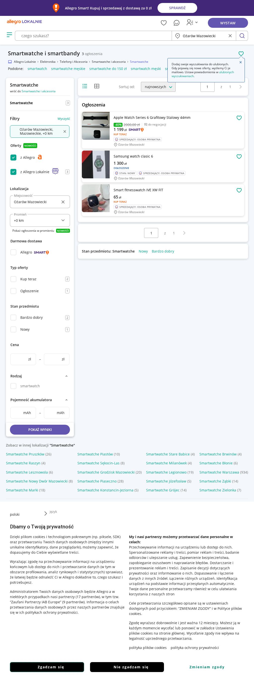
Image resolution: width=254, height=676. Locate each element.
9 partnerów (73, 602)
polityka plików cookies (148, 647)
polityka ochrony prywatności (195, 647)
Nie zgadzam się (131, 667)
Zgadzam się (51, 667)
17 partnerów (88, 596)
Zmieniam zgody (207, 667)
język (53, 512)
